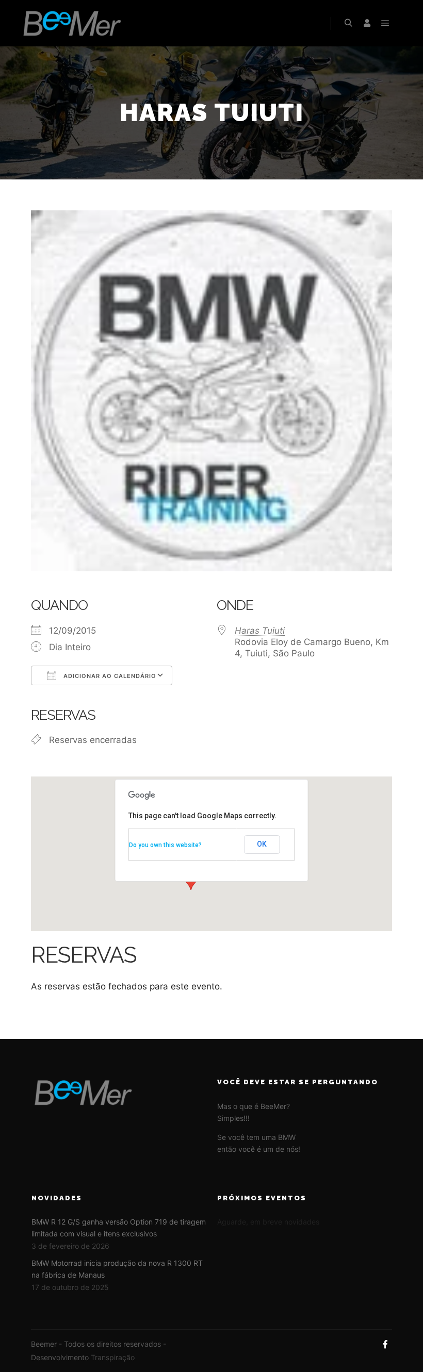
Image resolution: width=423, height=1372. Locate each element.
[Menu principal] (385, 23)
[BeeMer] (72, 23)
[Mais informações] (366, 23)
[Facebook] (385, 1344)
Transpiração (113, 1357)
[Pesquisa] (348, 23)
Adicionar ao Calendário (108, 676)
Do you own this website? (165, 845)
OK (262, 844)
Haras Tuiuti (260, 630)
